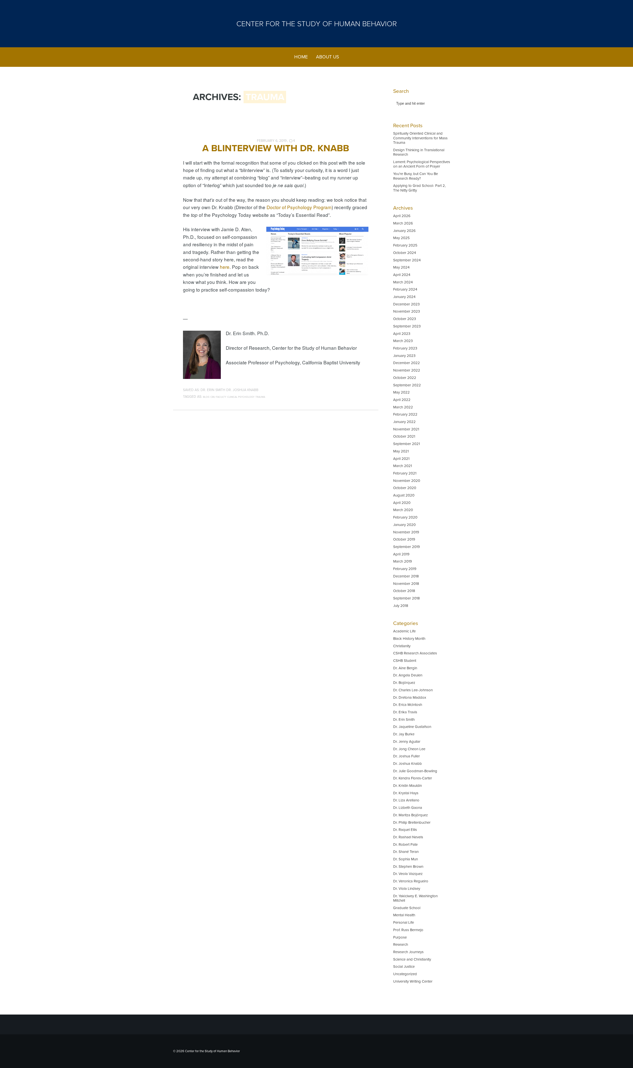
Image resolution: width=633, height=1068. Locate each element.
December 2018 (406, 576)
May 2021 (401, 451)
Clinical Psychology (240, 397)
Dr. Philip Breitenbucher (411, 822)
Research (400, 944)
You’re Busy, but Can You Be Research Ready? (415, 176)
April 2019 (401, 554)
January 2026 (404, 230)
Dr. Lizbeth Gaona (407, 807)
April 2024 (401, 275)
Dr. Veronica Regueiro (410, 881)
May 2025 (401, 238)
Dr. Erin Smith (213, 390)
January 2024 (404, 297)
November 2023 (406, 311)
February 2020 (405, 517)
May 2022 (401, 392)
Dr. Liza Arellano (406, 800)
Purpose (400, 937)
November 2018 (406, 583)
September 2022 (407, 385)
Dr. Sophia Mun (405, 859)
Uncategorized (405, 974)
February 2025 (405, 245)
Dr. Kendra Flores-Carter (412, 778)
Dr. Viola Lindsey (406, 888)
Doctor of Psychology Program (299, 207)
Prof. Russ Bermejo (408, 930)
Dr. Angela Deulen (407, 675)
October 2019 (404, 539)
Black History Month (409, 638)
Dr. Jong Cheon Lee (409, 749)
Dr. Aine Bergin (405, 668)
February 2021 (404, 473)
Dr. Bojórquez (404, 682)
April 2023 (401, 333)
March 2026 (403, 223)
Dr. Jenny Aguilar (406, 741)
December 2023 (406, 304)
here (224, 266)
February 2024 (405, 289)
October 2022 (404, 377)
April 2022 (401, 399)
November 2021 (406, 429)
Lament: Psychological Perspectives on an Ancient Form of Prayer (421, 164)
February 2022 (405, 414)
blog (206, 397)
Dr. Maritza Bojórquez (410, 815)
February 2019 (404, 569)
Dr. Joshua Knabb (242, 390)
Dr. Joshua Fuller (406, 756)
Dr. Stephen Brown (408, 866)
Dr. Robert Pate (405, 844)
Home (301, 57)
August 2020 (403, 495)
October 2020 (404, 488)
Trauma (260, 397)
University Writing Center (412, 981)
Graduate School (406, 908)
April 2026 (401, 216)
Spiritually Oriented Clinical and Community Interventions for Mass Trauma (420, 138)
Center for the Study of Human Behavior (316, 23)
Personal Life (403, 922)
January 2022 (404, 422)
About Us (327, 57)
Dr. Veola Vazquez (408, 873)
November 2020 (406, 480)
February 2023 (405, 348)
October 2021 (404, 436)
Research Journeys (408, 952)
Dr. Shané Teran (406, 851)
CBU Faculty (218, 397)
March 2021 (402, 466)
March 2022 (403, 407)
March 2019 (402, 561)
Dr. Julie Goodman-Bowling (415, 771)
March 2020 (403, 510)
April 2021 (401, 458)
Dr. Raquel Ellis (405, 829)
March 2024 (403, 282)
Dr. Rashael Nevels (408, 837)
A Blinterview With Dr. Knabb (275, 148)
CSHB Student (404, 660)
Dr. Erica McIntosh (407, 704)
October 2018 (404, 591)
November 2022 (406, 370)
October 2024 (404, 252)
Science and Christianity (412, 959)
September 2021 (406, 444)
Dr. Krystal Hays (405, 793)
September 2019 (406, 547)
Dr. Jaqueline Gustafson (412, 726)
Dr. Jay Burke (403, 734)
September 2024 (407, 260)
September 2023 (407, 326)
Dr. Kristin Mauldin (407, 785)
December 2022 (406, 363)
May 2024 (401, 267)
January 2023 (404, 355)
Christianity (401, 646)
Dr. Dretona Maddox (409, 697)
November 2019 (406, 532)
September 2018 (406, 598)
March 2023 (403, 341)
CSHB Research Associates (415, 653)
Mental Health (404, 915)
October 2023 (404, 319)
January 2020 (404, 524)
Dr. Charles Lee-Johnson (413, 690)
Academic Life (404, 631)
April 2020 (401, 502)
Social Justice (404, 966)
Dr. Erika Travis (405, 712)
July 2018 (400, 605)
